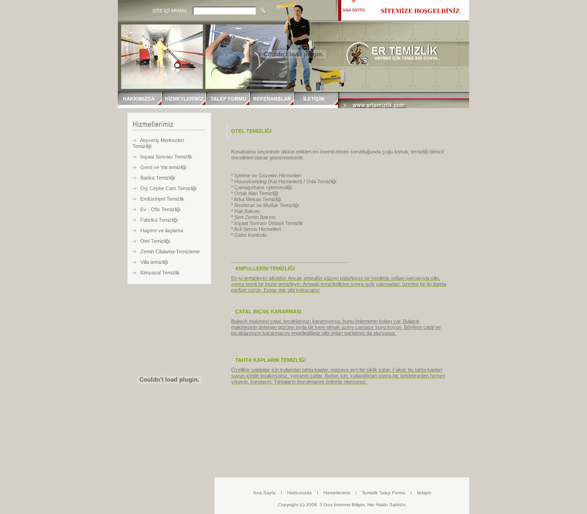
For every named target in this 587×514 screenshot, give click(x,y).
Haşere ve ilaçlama (161, 230)
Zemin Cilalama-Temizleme (170, 251)
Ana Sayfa (264, 492)
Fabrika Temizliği (158, 220)
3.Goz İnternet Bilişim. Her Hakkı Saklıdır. (363, 504)
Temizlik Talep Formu (383, 492)
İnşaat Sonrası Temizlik (166, 156)
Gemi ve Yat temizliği (163, 167)
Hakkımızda (299, 492)
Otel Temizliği (155, 241)
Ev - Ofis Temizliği (160, 209)
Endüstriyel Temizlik (162, 199)
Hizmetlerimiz (336, 492)
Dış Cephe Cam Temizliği (168, 188)
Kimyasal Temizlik (160, 272)
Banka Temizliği (157, 177)
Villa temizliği (154, 262)
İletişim (424, 492)
